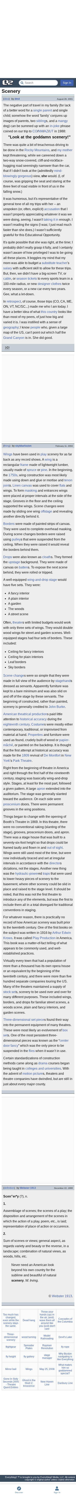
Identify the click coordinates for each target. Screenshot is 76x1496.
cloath (46, 557)
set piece (37, 1019)
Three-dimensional (16, 1019)
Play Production (44, 938)
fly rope (65, 1346)
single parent (42, 110)
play (44, 454)
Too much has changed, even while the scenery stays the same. (11, 1320)
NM (40, 131)
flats (62, 485)
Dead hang (29, 1320)
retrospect (14, 301)
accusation (52, 209)
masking (31, 490)
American (10, 714)
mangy (63, 121)
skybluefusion (23, 445)
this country (49, 312)
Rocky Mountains (37, 150)
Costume (37, 724)
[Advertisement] (38, 39)
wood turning (29, 1337)
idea (6, 98)
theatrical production (32, 714)
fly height (11, 1356)
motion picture (32, 1073)
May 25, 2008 (47, 1369)
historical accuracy (33, 719)
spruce (31, 470)
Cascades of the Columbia (65, 1320)
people (35, 327)
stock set (9, 992)
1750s (13, 475)
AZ (46, 131)
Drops (7, 557)
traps (46, 873)
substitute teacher (54, 263)
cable (7, 278)
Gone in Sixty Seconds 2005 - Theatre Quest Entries (11, 1383)
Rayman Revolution (47, 1347)
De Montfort (52, 755)
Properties (35, 734)
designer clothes (49, 284)
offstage (46, 511)
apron (41, 788)
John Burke (57, 706)
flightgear (11, 1346)
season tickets (26, 278)
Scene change (13, 675)
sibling (41, 121)
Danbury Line (65, 1383)
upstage (14, 562)
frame (24, 465)
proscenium (11, 804)
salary (7, 268)
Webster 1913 (28, 1188)
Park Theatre (22, 760)
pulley (16, 539)
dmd (17, 98)
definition (9, 1188)
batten (23, 567)
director (54, 863)
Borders (9, 523)
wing (48, 459)
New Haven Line (47, 1383)
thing (7, 445)
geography (11, 327)
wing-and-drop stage (42, 579)
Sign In (67, 82)
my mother (64, 150)
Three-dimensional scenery (11, 1337)
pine (44, 470)
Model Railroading (47, 1337)
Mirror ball (10, 1369)
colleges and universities (43, 1068)
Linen (17, 485)
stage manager (47, 1356)
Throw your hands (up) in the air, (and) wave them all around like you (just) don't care (47, 1320)
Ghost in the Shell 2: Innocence (28, 1383)
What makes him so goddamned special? (65, 1369)
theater (17, 622)
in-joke (55, 126)
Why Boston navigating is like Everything (65, 1356)
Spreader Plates (29, 1347)
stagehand (63, 681)
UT (51, 131)
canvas (26, 485)
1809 (25, 755)
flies (32, 1051)
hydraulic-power (26, 873)
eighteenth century (16, 724)
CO (34, 131)
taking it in (51, 219)
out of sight (55, 847)
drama (42, 1063)
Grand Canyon (13, 337)
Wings (7, 454)
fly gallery (29, 1356)
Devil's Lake (65, 1337)
